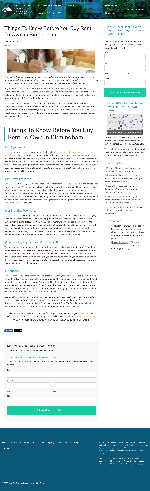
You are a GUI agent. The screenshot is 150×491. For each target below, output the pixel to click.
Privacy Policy (64, 442)
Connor (11, 44)
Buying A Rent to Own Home (15, 442)
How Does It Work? (46, 13)
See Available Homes (49, 410)
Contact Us (110, 13)
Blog (76, 442)
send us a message (85, 316)
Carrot (42, 483)
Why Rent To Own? (76, 5)
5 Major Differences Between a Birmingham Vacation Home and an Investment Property (121, 189)
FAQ (59, 13)
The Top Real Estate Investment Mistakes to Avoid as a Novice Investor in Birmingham (124, 210)
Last (55, 391)
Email (9, 370)
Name (10, 381)
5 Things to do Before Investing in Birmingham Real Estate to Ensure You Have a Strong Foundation (122, 199)
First (9, 391)
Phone (9, 396)
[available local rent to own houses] (125, 124)
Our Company (111, 5)
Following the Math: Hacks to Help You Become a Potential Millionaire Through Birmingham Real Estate (123, 178)
